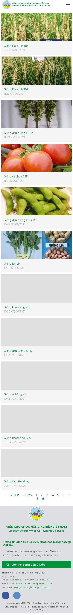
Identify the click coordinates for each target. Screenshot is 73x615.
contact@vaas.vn (19, 583)
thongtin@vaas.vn (41, 583)
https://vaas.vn (21, 587)
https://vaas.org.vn (40, 587)
